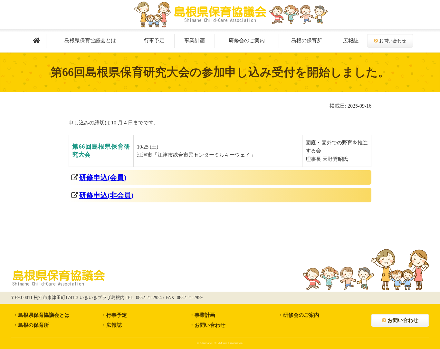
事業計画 (194, 40)
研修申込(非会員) (106, 195)
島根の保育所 (306, 40)
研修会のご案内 (247, 40)
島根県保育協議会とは (90, 40)
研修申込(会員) (102, 177)
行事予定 (154, 40)
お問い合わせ (392, 40)
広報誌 (351, 40)
